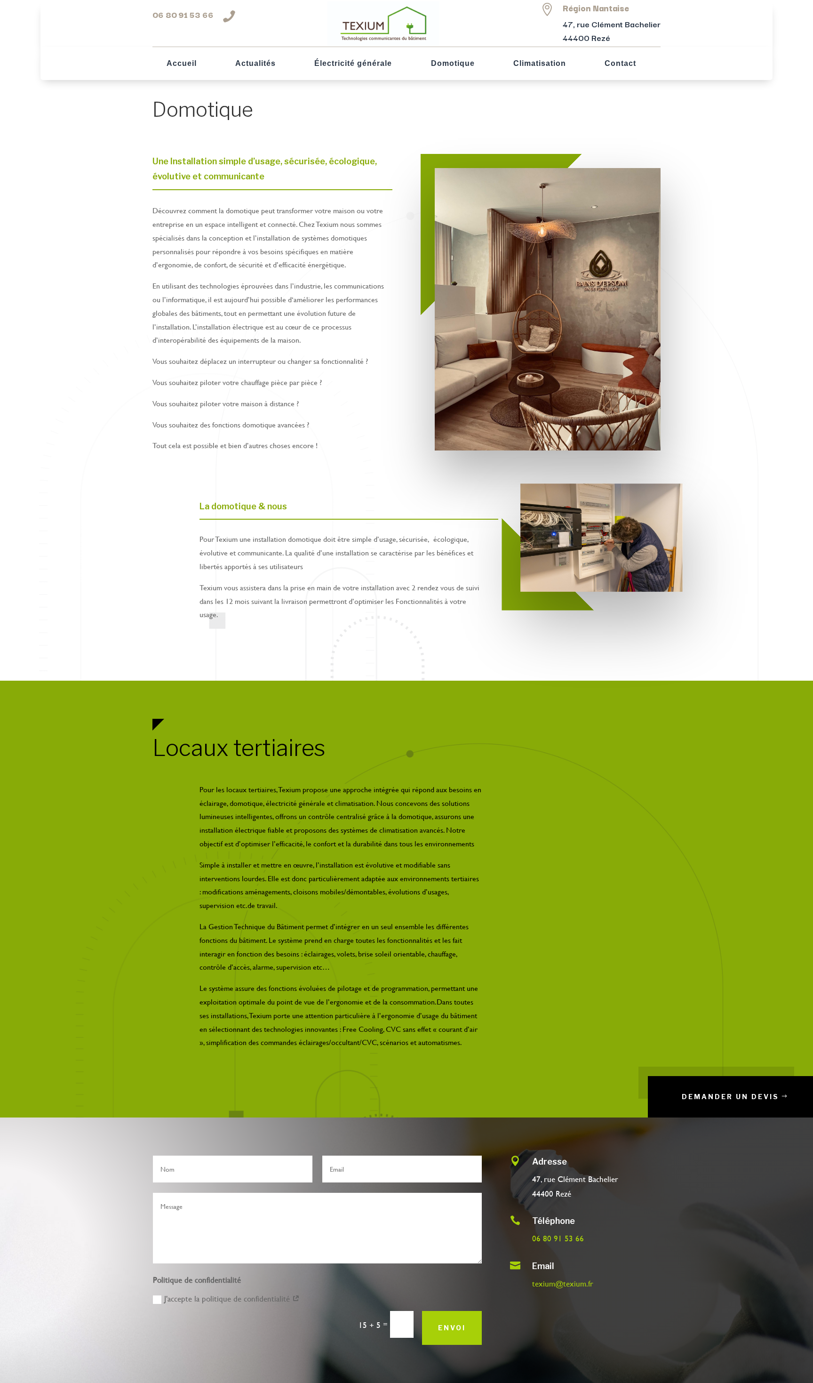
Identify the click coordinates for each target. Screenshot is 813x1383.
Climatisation (539, 63)
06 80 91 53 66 (183, 14)
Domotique (453, 63)
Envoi (452, 1328)
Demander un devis (730, 1097)
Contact (620, 63)
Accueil (182, 63)
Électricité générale (353, 63)
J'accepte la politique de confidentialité (228, 1298)
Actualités (255, 63)
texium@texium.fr (562, 1283)
